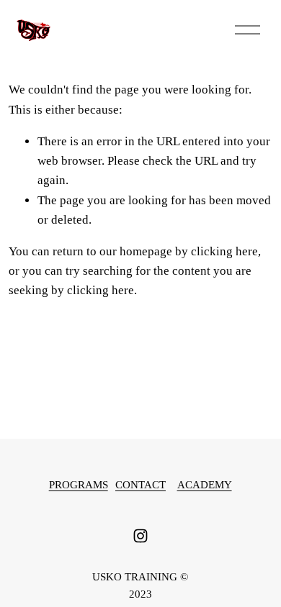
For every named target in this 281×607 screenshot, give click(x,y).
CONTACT (140, 484)
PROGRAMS (78, 484)
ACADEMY (204, 484)
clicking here (224, 251)
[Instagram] (140, 536)
